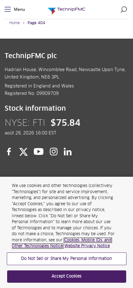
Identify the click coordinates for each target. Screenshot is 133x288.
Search (123, 9)
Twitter (23, 152)
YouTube (39, 152)
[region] (66, 232)
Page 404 (36, 23)
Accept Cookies (67, 276)
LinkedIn (68, 152)
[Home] (66, 9)
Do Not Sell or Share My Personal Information (66, 259)
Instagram (54, 152)
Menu (9, 9)
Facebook (9, 152)
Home (14, 23)
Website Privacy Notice (87, 246)
